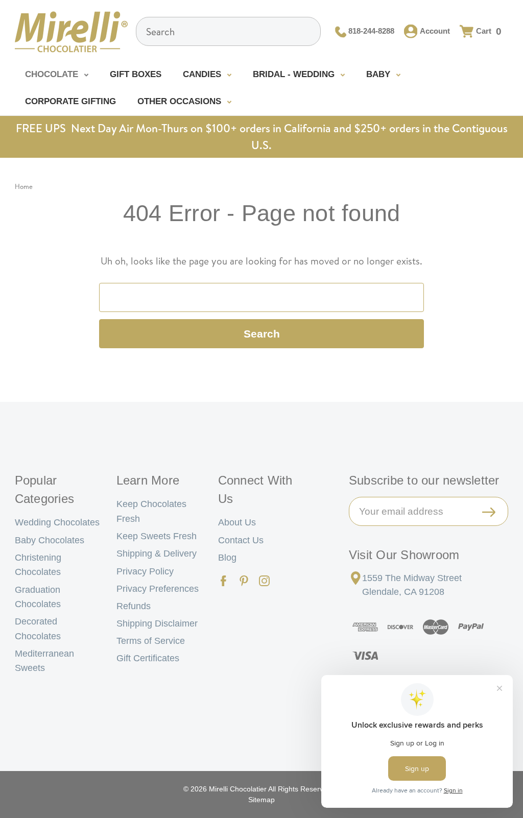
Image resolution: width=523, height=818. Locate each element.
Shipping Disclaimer (157, 623)
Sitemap (261, 800)
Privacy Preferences (157, 589)
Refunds (133, 606)
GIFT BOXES (135, 74)
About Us (237, 522)
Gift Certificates (147, 658)
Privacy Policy (145, 571)
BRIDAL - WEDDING (295, 74)
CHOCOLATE (53, 74)
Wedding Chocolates (57, 522)
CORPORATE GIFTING (70, 101)
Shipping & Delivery (156, 553)
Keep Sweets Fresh (156, 536)
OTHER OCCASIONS (180, 101)
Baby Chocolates (49, 540)
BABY (379, 74)
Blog (227, 557)
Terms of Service (150, 641)
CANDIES (203, 74)
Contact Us (241, 540)
